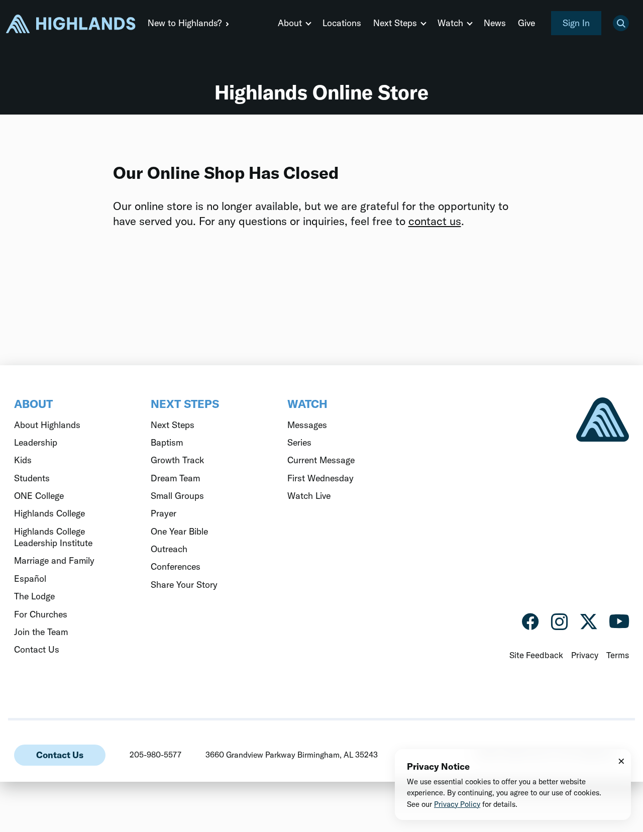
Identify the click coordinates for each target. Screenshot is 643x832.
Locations (342, 23)
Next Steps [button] (395, 23)
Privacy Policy (457, 804)
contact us (434, 221)
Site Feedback (536, 655)
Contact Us (59, 755)
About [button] (290, 23)
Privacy (584, 655)
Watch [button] (450, 23)
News (495, 23)
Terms (617, 655)
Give (526, 23)
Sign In (576, 23)
